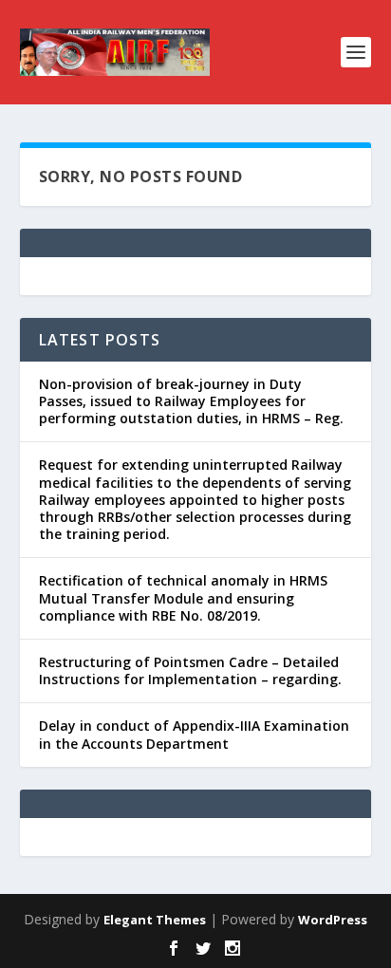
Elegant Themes (154, 919)
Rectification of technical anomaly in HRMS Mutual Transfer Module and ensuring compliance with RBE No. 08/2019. (183, 597)
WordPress (332, 919)
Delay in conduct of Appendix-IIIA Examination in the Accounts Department (194, 734)
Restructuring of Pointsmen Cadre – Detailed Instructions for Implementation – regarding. (190, 670)
